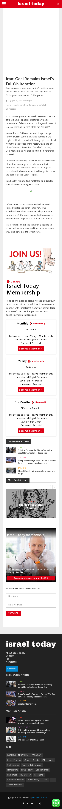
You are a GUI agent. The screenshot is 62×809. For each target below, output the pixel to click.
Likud (45, 779)
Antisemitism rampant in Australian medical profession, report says (34, 731)
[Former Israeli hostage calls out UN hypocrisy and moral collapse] (11, 720)
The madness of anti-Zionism (31, 506)
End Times (12, 774)
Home (8, 105)
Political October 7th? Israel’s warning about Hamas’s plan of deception (35, 451)
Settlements (13, 765)
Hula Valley (25, 774)
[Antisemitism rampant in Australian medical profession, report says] (11, 729)
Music (51, 760)
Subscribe (12, 668)
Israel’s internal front (27, 704)
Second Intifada (15, 784)
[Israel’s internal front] (11, 703)
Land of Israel (42, 769)
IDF (43, 760)
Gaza (26, 760)
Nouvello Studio (39, 797)
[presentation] (49, 487)
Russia (36, 760)
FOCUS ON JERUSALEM (17, 755)
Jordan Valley (33, 779)
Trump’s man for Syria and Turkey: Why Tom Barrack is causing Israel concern (37, 462)
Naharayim (12, 769)
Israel (15, 105)
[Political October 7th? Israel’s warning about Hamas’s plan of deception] (11, 449)
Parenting (38, 774)
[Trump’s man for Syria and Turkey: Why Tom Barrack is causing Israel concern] (11, 460)
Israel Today (27, 769)
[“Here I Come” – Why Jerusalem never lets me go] (11, 470)
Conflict (22, 447)
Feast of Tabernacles (31, 765)
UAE (53, 779)
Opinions (22, 458)
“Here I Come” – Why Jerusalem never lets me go (36, 472)
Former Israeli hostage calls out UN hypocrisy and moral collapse (33, 721)
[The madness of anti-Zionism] (11, 739)
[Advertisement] (31, 42)
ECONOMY (36, 755)
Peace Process (14, 760)
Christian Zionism (15, 779)
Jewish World (24, 727)
